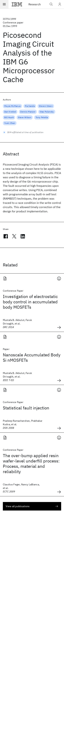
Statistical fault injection (26, 407)
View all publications (18, 506)
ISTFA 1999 (9, 19)
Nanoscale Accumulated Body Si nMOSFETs (31, 357)
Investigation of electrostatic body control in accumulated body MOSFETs (30, 302)
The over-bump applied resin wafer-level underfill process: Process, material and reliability (31, 463)
